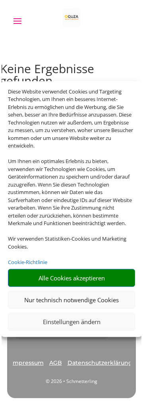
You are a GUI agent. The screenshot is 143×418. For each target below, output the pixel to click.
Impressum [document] (27, 362)
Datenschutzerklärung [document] (100, 362)
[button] (27, 363)
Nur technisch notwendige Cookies (71, 300)
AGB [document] (55, 362)
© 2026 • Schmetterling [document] (71, 381)
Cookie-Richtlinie (27, 262)
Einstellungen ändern (71, 322)
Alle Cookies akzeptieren (72, 278)
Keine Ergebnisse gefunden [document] (47, 76)
